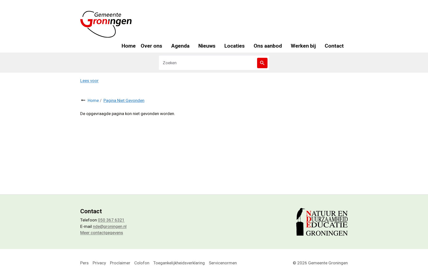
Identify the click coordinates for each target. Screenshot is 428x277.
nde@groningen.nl (110, 226)
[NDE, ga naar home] (106, 24)
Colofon (141, 262)
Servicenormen (223, 262)
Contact (334, 46)
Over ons (151, 46)
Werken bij (303, 46)
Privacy (99, 262)
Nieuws (206, 46)
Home (129, 46)
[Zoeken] (262, 63)
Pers (84, 262)
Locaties (234, 46)
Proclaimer (120, 262)
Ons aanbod (268, 46)
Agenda (180, 46)
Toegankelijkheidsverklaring (179, 262)
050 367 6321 (111, 219)
